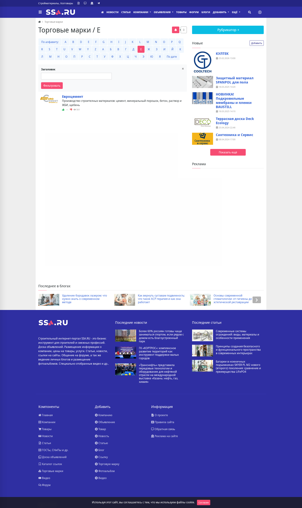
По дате (172, 57)
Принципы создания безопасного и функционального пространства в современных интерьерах (238, 350)
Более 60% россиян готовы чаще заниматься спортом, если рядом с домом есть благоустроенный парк (161, 336)
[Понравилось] (63, 109)
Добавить (256, 43)
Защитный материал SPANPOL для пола (235, 80)
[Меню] (40, 12)
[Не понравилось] (71, 109)
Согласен (204, 502)
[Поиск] (249, 12)
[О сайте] (79, 3)
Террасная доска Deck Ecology (235, 121)
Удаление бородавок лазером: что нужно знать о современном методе (84, 299)
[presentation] (45, 300)
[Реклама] (93, 3)
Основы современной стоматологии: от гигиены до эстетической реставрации (233, 299)
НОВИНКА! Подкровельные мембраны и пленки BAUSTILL (234, 100)
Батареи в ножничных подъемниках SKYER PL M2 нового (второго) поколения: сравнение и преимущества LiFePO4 (238, 366)
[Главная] (102, 12)
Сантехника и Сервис (234, 135)
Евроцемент (72, 96)
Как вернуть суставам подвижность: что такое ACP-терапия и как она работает (161, 299)
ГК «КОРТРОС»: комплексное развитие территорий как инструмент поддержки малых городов (159, 353)
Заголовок (48, 69)
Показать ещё (228, 152)
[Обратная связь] (86, 3)
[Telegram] (99, 3)
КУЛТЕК (222, 54)
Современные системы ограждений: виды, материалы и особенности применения (237, 335)
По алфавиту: (50, 42)
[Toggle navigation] (260, 12)
